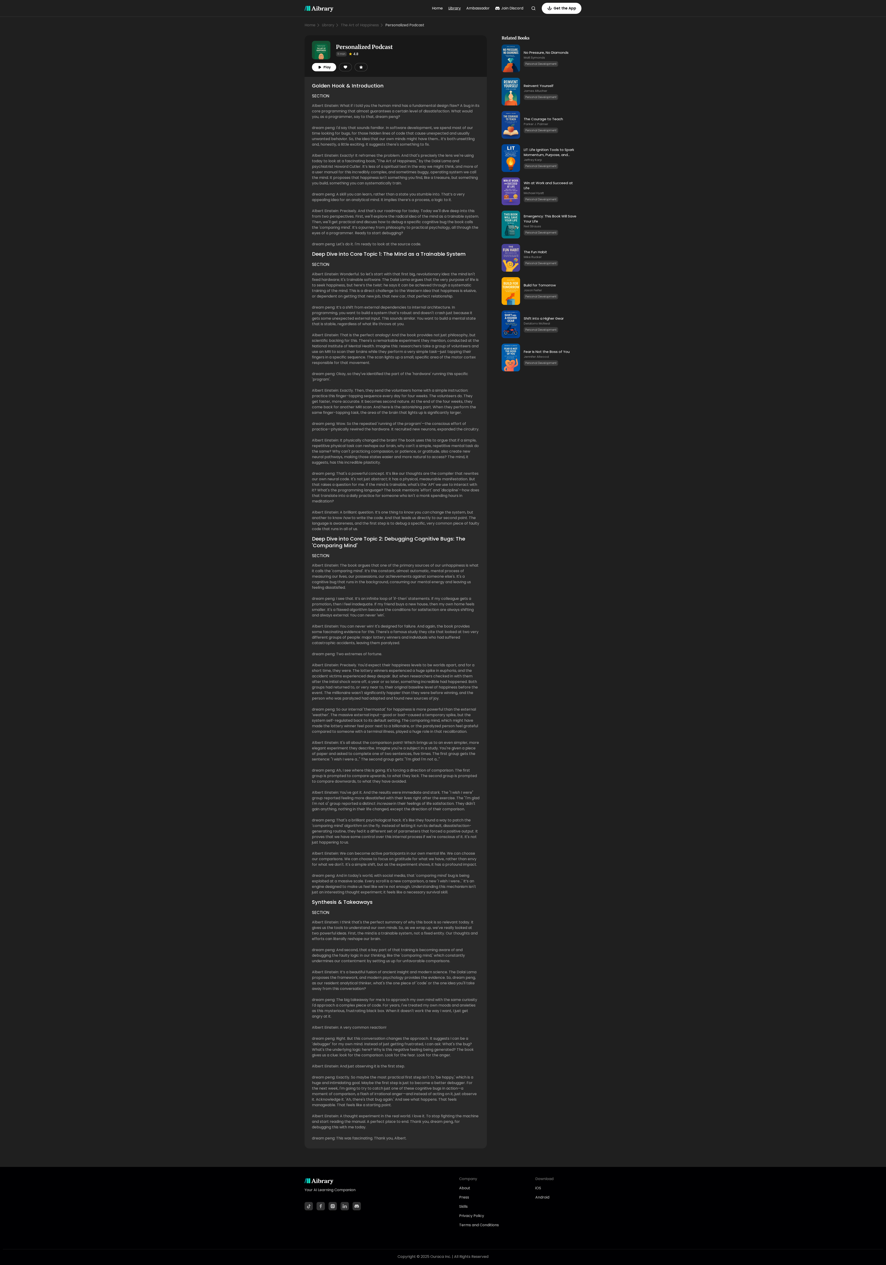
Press (464, 1197)
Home (437, 8)
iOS (538, 1188)
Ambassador (478, 8)
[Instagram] (333, 1206)
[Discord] (357, 1206)
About (464, 1188)
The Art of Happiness (360, 25)
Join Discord (512, 8)
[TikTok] (309, 1206)
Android (542, 1197)
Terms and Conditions (479, 1225)
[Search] (533, 8)
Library (454, 8)
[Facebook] (321, 1206)
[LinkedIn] (345, 1206)
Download (544, 1178)
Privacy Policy (471, 1215)
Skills (463, 1206)
